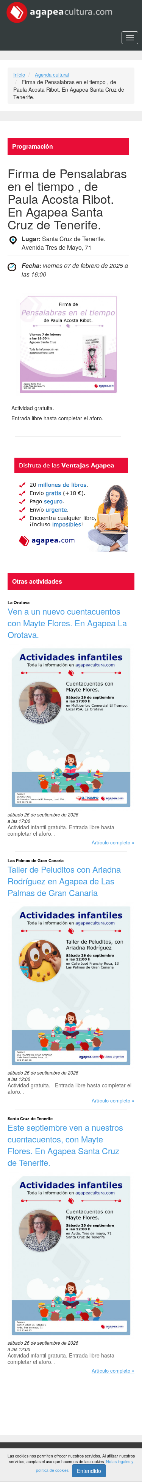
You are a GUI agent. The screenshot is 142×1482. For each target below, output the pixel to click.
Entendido (89, 1470)
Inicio (19, 74)
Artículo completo (111, 842)
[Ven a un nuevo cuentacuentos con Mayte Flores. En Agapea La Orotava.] (71, 727)
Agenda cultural (52, 74)
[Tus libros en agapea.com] (71, 505)
